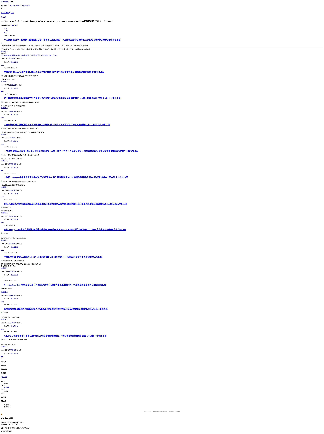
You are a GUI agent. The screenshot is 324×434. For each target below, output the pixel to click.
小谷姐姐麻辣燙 (35, 55)
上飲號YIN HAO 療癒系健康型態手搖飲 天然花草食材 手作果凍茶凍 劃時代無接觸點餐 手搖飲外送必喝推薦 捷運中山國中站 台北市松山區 (66, 177)
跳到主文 (3, 17)
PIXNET (149, 411)
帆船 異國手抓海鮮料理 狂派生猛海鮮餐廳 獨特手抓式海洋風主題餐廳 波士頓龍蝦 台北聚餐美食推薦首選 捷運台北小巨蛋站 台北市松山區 (65, 204)
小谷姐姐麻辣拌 (25, 55)
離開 (10, 431)
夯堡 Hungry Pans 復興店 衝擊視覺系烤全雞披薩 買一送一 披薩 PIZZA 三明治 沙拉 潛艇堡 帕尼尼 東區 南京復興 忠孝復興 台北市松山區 (65, 229)
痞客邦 (11, 58)
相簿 (5, 28)
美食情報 (14, 25)
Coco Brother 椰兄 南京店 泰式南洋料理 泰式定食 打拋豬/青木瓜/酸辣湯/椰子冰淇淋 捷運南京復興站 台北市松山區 (55, 285)
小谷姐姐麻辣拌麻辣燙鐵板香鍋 (10, 55)
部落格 (6, 30)
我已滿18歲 (4, 431)
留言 (14, 58)
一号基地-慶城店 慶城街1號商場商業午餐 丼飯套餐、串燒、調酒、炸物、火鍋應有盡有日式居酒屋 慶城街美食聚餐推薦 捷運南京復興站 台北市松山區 (71, 151)
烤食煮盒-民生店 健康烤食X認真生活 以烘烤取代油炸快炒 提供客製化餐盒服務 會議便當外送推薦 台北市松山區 (54, 72)
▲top (2, 65)
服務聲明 (178, 411)
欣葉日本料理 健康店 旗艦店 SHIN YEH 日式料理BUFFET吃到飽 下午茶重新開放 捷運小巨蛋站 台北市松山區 (53, 257)
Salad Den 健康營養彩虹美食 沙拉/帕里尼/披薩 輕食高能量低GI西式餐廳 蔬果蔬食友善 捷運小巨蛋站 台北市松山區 (55, 336)
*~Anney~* (7, 12)
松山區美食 (14, 62)
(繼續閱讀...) (4, 51)
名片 (5, 32)
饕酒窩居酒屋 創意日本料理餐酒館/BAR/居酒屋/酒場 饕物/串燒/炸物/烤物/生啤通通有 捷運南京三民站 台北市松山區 (56, 309)
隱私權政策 (171, 411)
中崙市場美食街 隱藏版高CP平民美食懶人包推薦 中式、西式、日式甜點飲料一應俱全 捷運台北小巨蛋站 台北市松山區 (57, 125)
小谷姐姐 (54, 55)
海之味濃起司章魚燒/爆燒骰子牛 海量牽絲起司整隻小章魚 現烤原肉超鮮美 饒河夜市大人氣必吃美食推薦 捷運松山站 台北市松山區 (62, 98)
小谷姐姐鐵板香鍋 (45, 55)
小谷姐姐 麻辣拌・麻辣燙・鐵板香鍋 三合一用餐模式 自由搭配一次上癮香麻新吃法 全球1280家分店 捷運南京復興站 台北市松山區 (62, 40)
